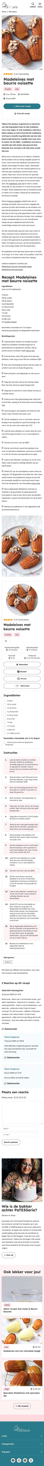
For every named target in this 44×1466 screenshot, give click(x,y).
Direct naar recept (23, 106)
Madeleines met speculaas (12, 270)
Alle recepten (23, 1406)
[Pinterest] (25, 1460)
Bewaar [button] (23, 672)
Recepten (13, 12)
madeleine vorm (15, 184)
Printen (24, 679)
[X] (31, 1460)
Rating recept (7, 1097)
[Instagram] (19, 1460)
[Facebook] (13, 1460)
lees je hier (30, 351)
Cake (17, 89)
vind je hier (35, 483)
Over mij (9, 1255)
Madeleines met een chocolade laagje (17, 267)
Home (4, 12)
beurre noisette (14, 201)
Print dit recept (23, 114)
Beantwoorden (11, 1029)
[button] (33, 5)
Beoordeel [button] (23, 664)
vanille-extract (10, 322)
